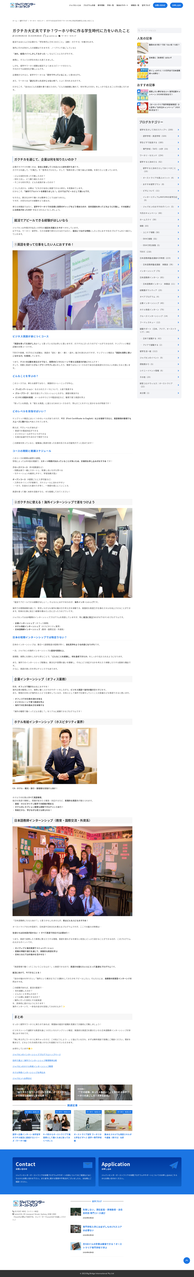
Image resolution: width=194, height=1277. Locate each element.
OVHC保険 (150, 238)
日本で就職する (153, 338)
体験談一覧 (135, 5)
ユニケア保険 (152, 232)
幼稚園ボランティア (151, 290)
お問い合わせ (160, 5)
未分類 (145, 393)
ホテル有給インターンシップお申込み (29, 1072)
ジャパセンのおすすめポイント (159, 206)
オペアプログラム (150, 296)
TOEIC (146, 251)
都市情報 (101, 5)
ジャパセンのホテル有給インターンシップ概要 (33, 1066)
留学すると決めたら (151, 161)
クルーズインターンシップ (154, 316)
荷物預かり (147, 364)
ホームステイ (149, 219)
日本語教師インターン (152, 277)
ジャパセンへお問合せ (22, 1078)
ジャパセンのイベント (152, 357)
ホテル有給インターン (152, 309)
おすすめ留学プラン (154, 184)
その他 (146, 377)
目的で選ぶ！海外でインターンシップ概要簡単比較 (35, 1060)
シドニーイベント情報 (152, 370)
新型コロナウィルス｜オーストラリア (156, 385)
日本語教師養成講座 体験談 (158, 264)
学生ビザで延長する (152, 142)
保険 (145, 225)
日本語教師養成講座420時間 (156, 258)
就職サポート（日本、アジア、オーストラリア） (158, 330)
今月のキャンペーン (151, 213)
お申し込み (176, 5)
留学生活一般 (149, 351)
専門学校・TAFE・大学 (156, 148)
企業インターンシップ (152, 303)
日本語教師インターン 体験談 (159, 283)
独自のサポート (122, 5)
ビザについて (152, 190)
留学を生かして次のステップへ (157, 129)
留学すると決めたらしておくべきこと (159, 170)
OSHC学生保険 (152, 245)
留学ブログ (146, 5)
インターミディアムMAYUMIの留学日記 (160, 198)
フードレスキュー (150, 322)
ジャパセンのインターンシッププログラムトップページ (37, 1054)
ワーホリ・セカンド (68, 36)
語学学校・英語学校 (155, 136)
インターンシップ (150, 271)
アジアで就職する (153, 345)
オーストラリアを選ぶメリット (159, 177)
